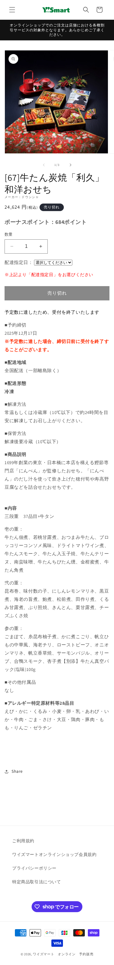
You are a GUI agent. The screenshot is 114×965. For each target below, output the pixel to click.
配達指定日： (19, 262)
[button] (12, 9)
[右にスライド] (70, 165)
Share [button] (17, 771)
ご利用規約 (23, 841)
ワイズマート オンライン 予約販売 (63, 954)
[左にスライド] (43, 165)
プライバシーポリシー (34, 868)
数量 (9, 234)
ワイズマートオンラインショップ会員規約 (54, 854)
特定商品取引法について (36, 882)
